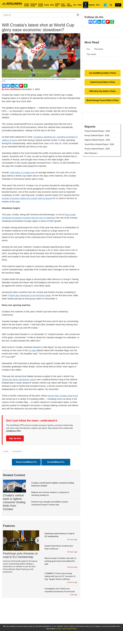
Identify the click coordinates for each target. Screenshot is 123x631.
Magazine (91, 5)
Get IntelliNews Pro (55, 462)
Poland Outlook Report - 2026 (97, 131)
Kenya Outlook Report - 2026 (97, 135)
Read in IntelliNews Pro (26, 462)
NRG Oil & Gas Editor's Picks (102, 91)
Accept (58, 629)
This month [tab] (91, 54)
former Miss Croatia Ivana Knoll (63, 396)
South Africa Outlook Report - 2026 (99, 144)
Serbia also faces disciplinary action (19, 379)
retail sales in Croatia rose (22, 172)
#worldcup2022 (17, 451)
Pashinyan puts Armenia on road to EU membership (20, 555)
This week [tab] (98, 49)
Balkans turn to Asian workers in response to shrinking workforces (50, 493)
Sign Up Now (15, 438)
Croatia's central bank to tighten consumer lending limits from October (14, 502)
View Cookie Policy (69, 629)
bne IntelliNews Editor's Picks (102, 73)
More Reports (91, 153)
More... (98, 5)
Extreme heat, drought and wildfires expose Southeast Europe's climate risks (49, 503)
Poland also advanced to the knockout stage (29, 295)
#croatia (5, 451)
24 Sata (32, 350)
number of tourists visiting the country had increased (27, 198)
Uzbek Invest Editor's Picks (102, 82)
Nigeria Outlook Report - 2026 (97, 140)
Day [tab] (88, 49)
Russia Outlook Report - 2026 (97, 149)
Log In (118, 5)
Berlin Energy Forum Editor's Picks (102, 100)
